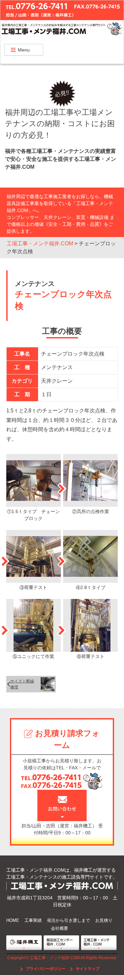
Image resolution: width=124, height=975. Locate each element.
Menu (24, 49)
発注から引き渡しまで (68, 920)
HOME (12, 920)
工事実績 (33, 920)
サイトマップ (87, 968)
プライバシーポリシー (45, 968)
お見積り (103, 920)
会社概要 (59, 928)
